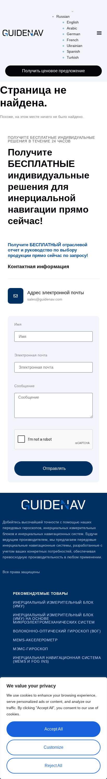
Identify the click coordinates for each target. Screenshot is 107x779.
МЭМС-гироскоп (30, 649)
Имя (18, 324)
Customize (53, 747)
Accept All (53, 729)
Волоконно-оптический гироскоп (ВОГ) (57, 631)
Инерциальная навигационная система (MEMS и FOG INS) (57, 659)
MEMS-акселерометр (35, 640)
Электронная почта (30, 355)
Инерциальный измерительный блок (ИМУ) (53, 604)
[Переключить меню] (99, 32)
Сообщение (24, 386)
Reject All (53, 765)
